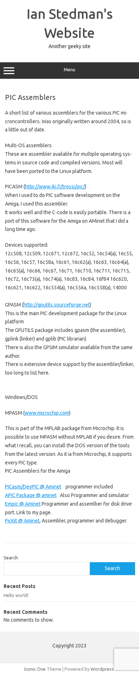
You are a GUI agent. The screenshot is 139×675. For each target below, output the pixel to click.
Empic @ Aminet (23, 504)
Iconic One (35, 668)
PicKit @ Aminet (22, 521)
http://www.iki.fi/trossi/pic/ (55, 186)
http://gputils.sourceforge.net (57, 305)
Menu (69, 69)
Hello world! (16, 595)
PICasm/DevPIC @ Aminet (33, 487)
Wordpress (102, 668)
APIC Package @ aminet (31, 495)
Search (11, 557)
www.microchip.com (47, 413)
